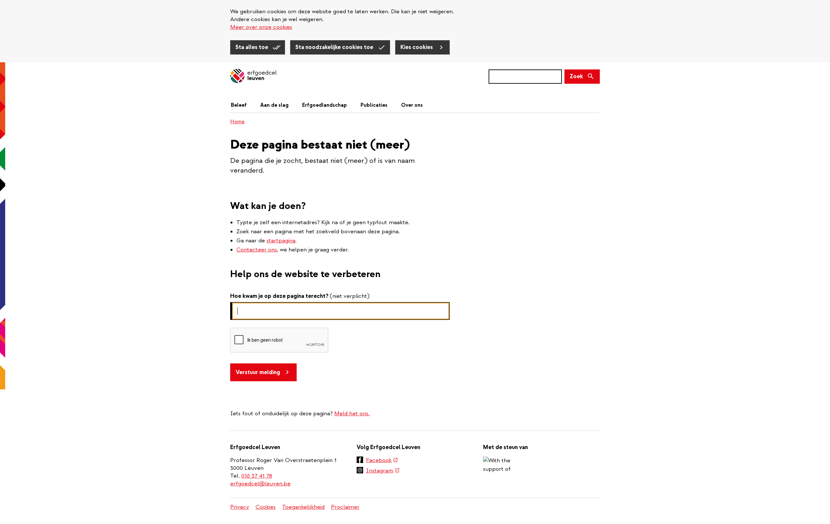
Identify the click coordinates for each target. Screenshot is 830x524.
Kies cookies (417, 47)
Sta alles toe (252, 47)
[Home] (253, 76)
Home (237, 121)
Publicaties (374, 105)
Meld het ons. (352, 413)
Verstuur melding (258, 372)
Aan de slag (274, 105)
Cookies (265, 507)
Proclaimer (345, 507)
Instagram (383, 471)
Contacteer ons (256, 249)
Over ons (412, 105)
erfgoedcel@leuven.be (260, 483)
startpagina (281, 240)
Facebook (382, 461)
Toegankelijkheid (303, 507)
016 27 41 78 (256, 476)
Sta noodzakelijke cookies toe (334, 47)
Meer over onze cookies (261, 27)
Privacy (239, 507)
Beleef (239, 105)
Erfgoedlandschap (324, 105)
